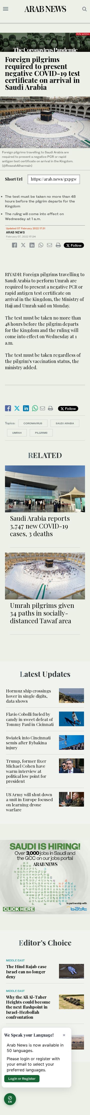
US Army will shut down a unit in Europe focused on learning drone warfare (29, 802)
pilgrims (41, 432)
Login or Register (22, 1079)
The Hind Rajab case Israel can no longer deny (26, 971)
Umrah (17, 432)
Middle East (15, 960)
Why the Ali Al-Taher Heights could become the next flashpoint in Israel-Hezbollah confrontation (28, 1007)
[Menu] (5, 9)
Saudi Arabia (65, 423)
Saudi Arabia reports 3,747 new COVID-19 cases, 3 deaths (40, 526)
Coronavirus (33, 423)
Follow (76, 245)
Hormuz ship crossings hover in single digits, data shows (28, 696)
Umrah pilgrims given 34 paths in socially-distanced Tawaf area (42, 613)
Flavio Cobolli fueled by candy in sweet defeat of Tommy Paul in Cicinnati (30, 719)
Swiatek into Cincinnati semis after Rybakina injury (28, 743)
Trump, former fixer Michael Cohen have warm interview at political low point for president (26, 771)
